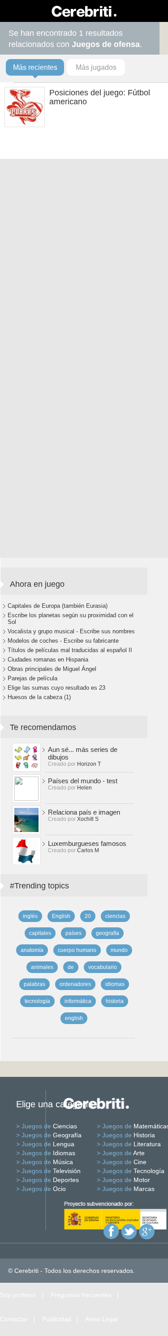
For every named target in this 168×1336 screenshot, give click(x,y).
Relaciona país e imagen (84, 812)
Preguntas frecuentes (81, 1294)
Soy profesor (18, 1294)
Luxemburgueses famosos (87, 843)
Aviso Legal (101, 1319)
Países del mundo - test (82, 781)
